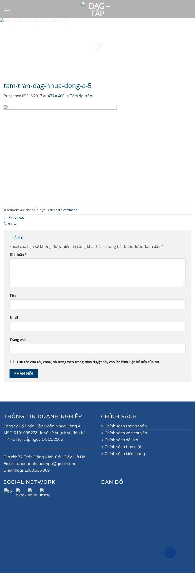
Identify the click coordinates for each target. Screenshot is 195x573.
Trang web (18, 339)
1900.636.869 (37, 470)
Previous (14, 217)
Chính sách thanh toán (126, 425)
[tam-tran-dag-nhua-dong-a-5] (60, 152)
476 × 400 (56, 95)
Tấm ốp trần (81, 95)
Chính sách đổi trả (121, 439)
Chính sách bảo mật (123, 446)
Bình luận (18, 254)
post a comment (65, 210)
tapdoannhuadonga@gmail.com (45, 463)
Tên (13, 295)
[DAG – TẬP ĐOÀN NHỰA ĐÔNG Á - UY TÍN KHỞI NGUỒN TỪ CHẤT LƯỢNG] (97, 9)
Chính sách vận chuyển (126, 432)
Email (14, 317)
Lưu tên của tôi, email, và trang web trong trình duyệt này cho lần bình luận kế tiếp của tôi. (88, 362)
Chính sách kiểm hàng (125, 453)
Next (10, 223)
